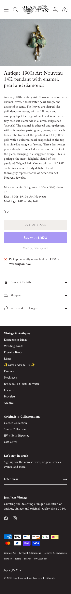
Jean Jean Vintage (22, 578)
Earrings (9, 371)
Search (27, 559)
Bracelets (9, 396)
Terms (18, 559)
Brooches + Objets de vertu (21, 384)
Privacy (8, 559)
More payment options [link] (35, 248)
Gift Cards (10, 442)
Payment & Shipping (30, 553)
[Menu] (6, 9)
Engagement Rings (15, 340)
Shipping (15, 295)
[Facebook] (6, 518)
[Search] (15, 10)
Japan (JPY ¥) (11, 570)
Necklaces (10, 377)
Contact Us (10, 553)
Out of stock (35, 225)
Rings (7, 359)
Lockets (9, 390)
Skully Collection (15, 429)
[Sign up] (65, 479)
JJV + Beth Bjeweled (16, 435)
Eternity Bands (13, 352)
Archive (9, 403)
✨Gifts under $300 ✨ (19, 365)
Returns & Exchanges (23, 308)
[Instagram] (15, 518)
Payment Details (20, 282)
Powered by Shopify (44, 578)
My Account (40, 559)
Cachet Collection (15, 423)
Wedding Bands (13, 346)
